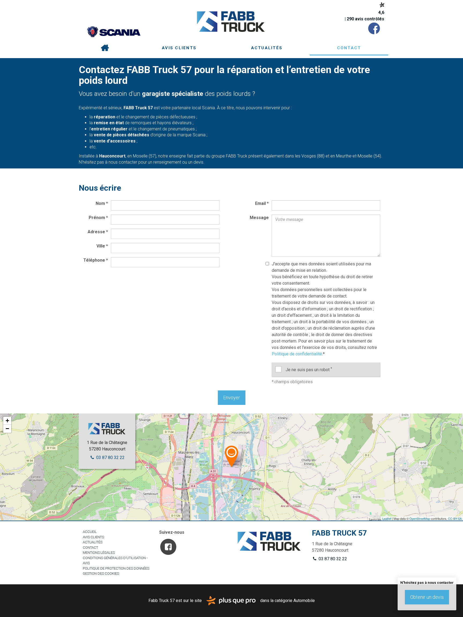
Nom (102, 203)
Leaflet (386, 518)
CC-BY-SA (455, 518)
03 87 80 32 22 (110, 457)
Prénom (98, 217)
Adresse (98, 231)
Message (259, 217)
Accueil (105, 48)
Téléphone (95, 260)
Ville (102, 246)
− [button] (7, 428)
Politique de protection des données (116, 568)
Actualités (267, 48)
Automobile (304, 600)
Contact (349, 48)
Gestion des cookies (101, 573)
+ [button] (7, 420)
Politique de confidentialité (297, 353)
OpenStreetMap (419, 518)
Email (262, 203)
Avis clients (179, 48)
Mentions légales (99, 553)
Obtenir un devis (427, 597)
